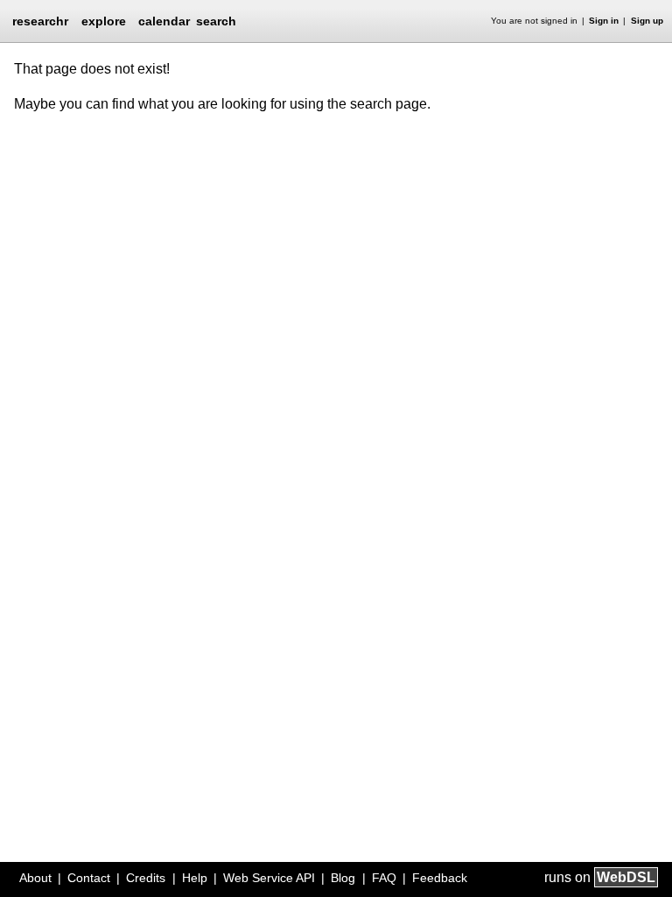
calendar (164, 21)
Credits (145, 878)
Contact (88, 878)
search (216, 21)
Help (194, 878)
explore (103, 21)
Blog (343, 878)
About (35, 878)
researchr (40, 20)
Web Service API (269, 878)
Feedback (439, 878)
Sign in (604, 20)
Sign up (647, 20)
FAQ (384, 878)
